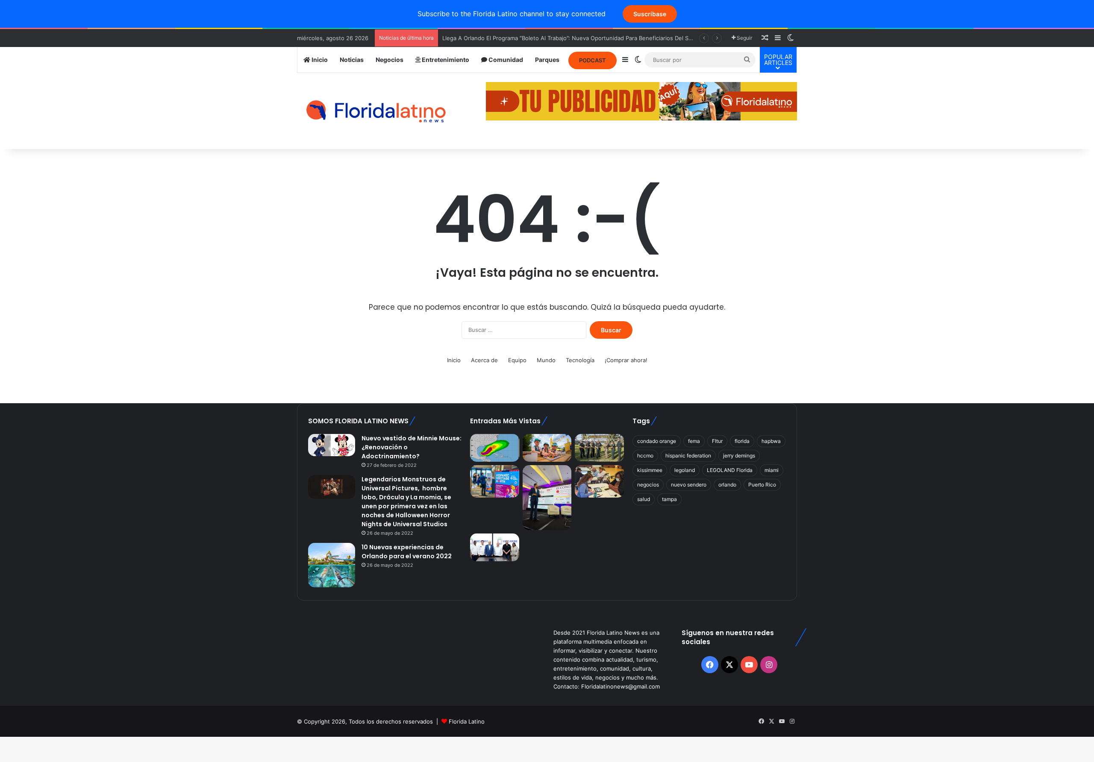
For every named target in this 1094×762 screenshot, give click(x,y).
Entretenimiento (445, 59)
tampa (669, 499)
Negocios (389, 59)
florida (742, 441)
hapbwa (771, 441)
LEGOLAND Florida (730, 470)
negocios (648, 484)
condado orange (656, 441)
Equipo (517, 360)
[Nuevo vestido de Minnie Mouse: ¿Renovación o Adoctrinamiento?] (331, 445)
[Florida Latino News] (376, 111)
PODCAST (592, 60)
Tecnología (580, 360)
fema (694, 441)
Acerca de (484, 360)
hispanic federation (688, 455)
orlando (727, 484)
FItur (717, 441)
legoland (684, 470)
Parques (547, 59)
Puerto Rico (762, 484)
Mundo (546, 360)
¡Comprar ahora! (626, 360)
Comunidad (505, 59)
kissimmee (649, 470)
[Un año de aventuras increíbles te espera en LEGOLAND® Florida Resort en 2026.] (547, 448)
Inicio (319, 59)
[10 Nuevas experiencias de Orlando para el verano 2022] (331, 565)
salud (643, 499)
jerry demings (739, 455)
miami (772, 470)
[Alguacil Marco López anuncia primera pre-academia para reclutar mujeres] (599, 448)
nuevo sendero (688, 484)
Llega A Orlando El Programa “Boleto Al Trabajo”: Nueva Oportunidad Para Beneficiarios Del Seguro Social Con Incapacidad (604, 38)
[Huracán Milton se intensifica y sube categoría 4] (494, 448)
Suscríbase (649, 14)
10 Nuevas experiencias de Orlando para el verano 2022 (407, 551)
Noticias (352, 59)
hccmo (645, 455)
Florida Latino (467, 721)
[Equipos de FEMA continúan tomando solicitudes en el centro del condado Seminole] (599, 481)
